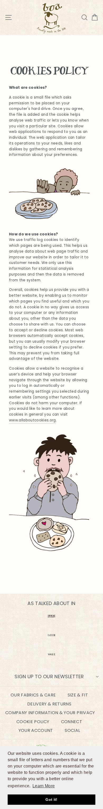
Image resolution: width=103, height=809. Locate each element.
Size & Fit (78, 695)
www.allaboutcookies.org (32, 420)
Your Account (35, 730)
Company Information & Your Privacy (50, 713)
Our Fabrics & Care (33, 695)
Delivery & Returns (49, 704)
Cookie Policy (32, 722)
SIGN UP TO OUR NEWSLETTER (49, 676)
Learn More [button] (43, 786)
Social (72, 730)
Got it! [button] (51, 799)
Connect (71, 722)
